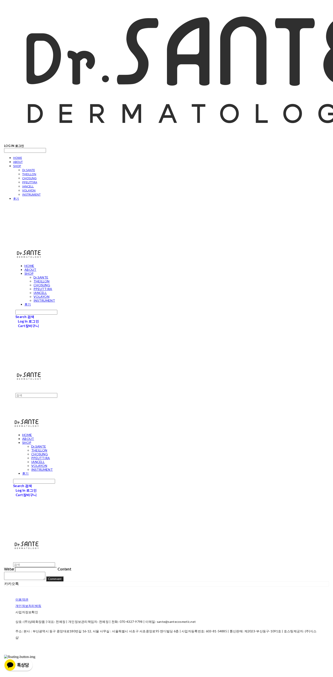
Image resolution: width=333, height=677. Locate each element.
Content (64, 569)
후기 (16, 199)
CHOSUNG (29, 178)
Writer (9, 569)
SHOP (17, 166)
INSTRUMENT (31, 194)
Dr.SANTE (28, 170)
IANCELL (28, 186)
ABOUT (18, 162)
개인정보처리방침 (28, 606)
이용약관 (21, 599)
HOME (17, 158)
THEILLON (29, 174)
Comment (55, 579)
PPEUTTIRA (29, 182)
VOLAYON (29, 190)
